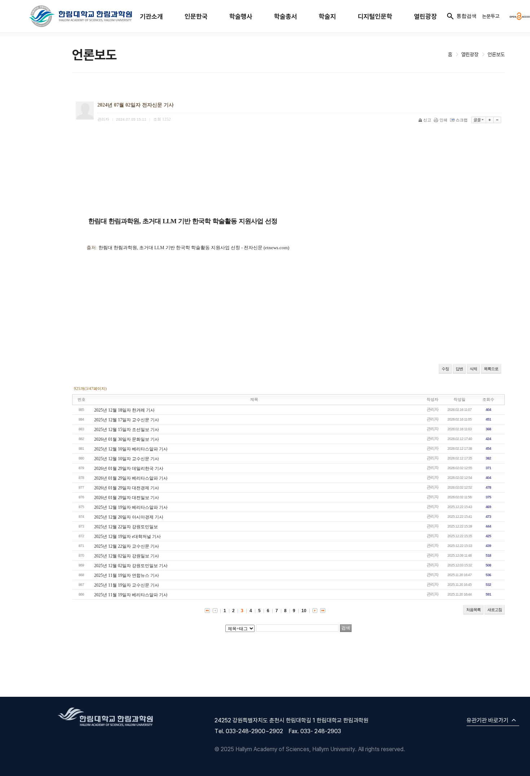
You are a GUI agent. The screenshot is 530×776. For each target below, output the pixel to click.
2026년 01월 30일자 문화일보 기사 (126, 439)
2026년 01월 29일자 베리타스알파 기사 (131, 478)
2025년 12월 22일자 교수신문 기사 (126, 546)
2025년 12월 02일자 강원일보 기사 (126, 556)
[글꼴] (478, 120)
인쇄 (443, 120)
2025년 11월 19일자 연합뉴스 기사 (126, 575)
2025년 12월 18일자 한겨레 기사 (124, 410)
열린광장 (425, 16)
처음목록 (473, 609)
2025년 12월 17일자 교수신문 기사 (126, 419)
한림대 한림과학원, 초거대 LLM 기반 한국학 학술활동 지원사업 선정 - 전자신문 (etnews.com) (193, 247)
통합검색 (466, 16)
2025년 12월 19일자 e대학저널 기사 (127, 536)
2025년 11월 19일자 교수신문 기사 (126, 585)
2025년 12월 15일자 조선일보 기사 (126, 429)
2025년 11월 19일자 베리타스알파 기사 (131, 594)
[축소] (497, 120)
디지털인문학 (375, 16)
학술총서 (285, 16)
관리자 (432, 409)
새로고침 (494, 609)
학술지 (327, 16)
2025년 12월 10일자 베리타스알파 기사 (131, 449)
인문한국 (196, 16)
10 (303, 610)
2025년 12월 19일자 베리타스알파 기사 (131, 507)
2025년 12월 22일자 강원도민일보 (126, 526)
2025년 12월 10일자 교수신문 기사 (126, 458)
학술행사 (240, 16)
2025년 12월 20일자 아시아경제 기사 (128, 517)
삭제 (473, 369)
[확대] (490, 120)
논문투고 (490, 16)
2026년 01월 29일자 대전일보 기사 (126, 497)
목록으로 (491, 369)
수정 (445, 369)
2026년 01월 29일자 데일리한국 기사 (128, 468)
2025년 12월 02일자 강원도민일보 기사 (131, 565)
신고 (427, 120)
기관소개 (151, 16)
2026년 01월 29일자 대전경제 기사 (126, 487)
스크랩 (462, 120)
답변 (459, 369)
